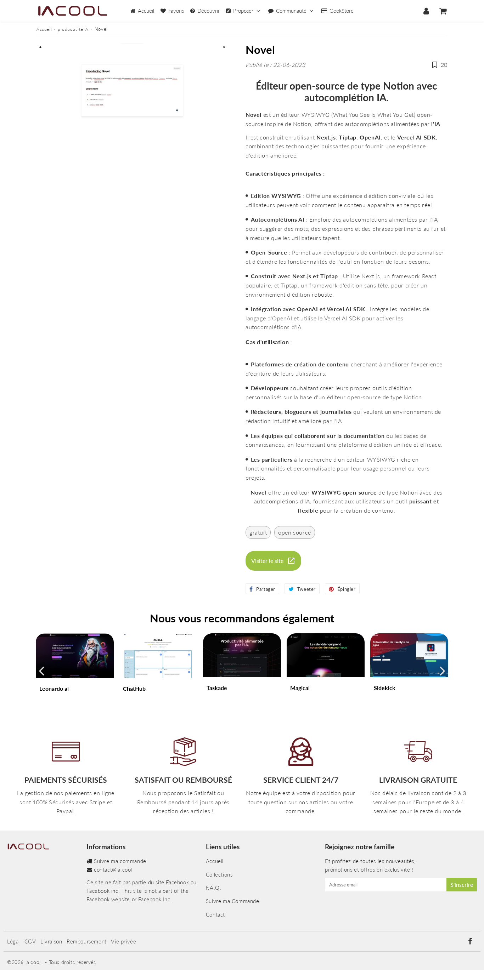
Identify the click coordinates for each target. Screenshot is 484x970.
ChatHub (134, 688)
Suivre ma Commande (232, 901)
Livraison (51, 941)
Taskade (217, 687)
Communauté (291, 10)
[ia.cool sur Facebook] (469, 941)
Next (442, 670)
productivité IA (73, 29)
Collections (219, 874)
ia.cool (33, 962)
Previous (41, 670)
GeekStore (342, 10)
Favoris (176, 10)
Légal (13, 941)
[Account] (426, 11)
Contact (215, 914)
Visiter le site (267, 560)
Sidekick (384, 687)
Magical (300, 687)
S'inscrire (461, 884)
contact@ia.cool (113, 869)
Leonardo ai (54, 688)
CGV (30, 941)
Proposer (243, 10)
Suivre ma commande (120, 861)
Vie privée (123, 941)
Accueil (146, 10)
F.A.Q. (213, 887)
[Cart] (443, 11)
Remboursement (87, 941)
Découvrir (208, 10)
